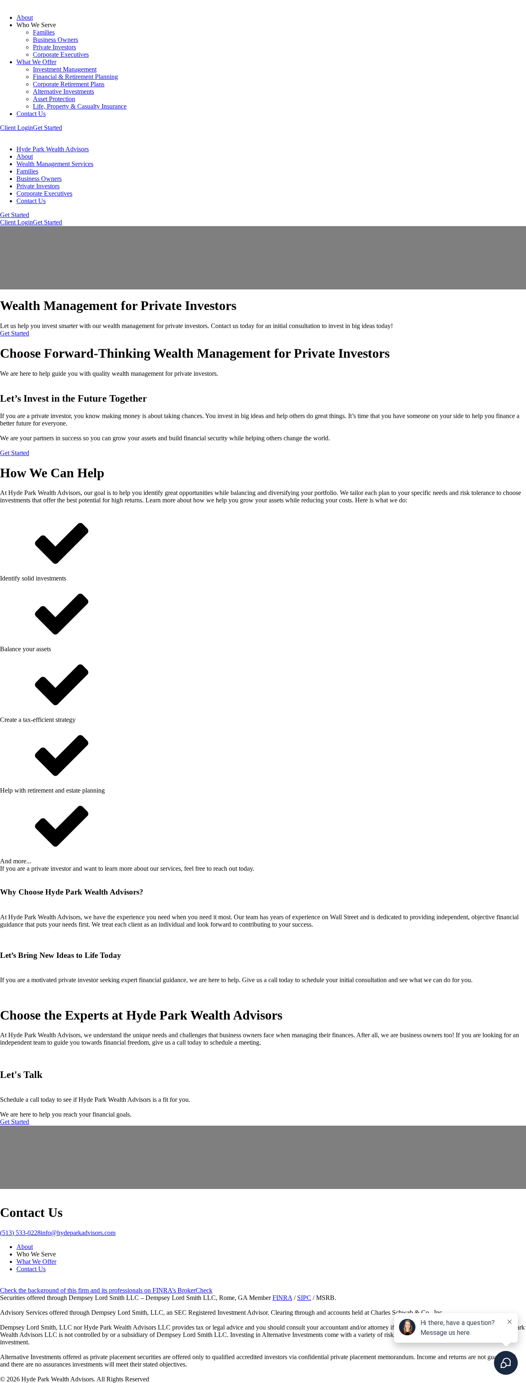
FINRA (282, 1297)
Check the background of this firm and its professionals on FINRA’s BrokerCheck (106, 1290)
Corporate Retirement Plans (68, 84)
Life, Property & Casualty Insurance (80, 106)
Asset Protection (54, 98)
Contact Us (31, 113)
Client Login (16, 127)
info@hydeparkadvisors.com (78, 1232)
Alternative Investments (63, 91)
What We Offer (36, 61)
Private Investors (54, 47)
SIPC (304, 1297)
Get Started (47, 127)
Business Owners (55, 39)
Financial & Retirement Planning (75, 76)
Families (44, 32)
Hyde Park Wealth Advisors (52, 149)
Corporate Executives (61, 54)
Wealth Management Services (54, 163)
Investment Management (65, 69)
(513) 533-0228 (20, 1232)
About (24, 17)
